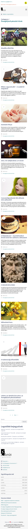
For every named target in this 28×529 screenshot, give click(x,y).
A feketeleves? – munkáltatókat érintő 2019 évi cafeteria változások (14, 237)
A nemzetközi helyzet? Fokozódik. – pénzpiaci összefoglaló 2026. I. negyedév (13, 433)
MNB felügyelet (4, 504)
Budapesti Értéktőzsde (6, 513)
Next (15, 415)
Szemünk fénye (6, 125)
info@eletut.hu (6, 467)
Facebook (5, 469)
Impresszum (21, 526)
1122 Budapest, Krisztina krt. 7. (10, 463)
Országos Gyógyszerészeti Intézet (9, 509)
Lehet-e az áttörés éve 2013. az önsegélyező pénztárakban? (12, 396)
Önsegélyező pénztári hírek (11, 21)
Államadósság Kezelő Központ (8, 511)
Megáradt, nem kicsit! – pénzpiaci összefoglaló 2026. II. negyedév (12, 430)
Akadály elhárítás (7, 48)
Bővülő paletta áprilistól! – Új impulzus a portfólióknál (12, 436)
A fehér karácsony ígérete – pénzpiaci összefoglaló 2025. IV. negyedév (13, 439)
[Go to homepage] (3, 10)
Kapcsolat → (6, 461)
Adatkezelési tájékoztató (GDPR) (11, 526)
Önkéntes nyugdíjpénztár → (7, 1)
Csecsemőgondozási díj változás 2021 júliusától (12, 199)
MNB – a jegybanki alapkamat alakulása (10, 500)
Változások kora (6, 322)
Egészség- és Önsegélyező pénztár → (9, 4)
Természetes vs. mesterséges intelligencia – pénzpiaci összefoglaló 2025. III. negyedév (12, 443)
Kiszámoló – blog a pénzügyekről (9, 515)
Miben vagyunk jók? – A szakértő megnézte (12, 88)
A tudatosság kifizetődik (10, 360)
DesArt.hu (21, 522)
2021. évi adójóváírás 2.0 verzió (12, 161)
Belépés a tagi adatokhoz (8, 14)
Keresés (3, 419)
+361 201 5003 (6, 465)
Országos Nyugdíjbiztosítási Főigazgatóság (11, 506)
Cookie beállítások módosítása (14, 527)
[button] (26, 3)
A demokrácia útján (8, 285)
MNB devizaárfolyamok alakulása (8, 502)
